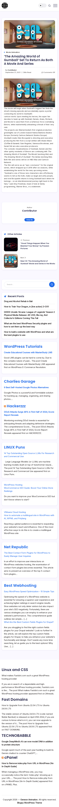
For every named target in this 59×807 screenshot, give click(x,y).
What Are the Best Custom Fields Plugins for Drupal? (29, 622)
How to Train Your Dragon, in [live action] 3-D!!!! (26, 306)
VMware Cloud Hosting (15, 512)
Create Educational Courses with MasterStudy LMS (28, 352)
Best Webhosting (20, 585)
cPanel (10, 757)
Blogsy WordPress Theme (29, 802)
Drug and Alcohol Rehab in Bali (18, 301)
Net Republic (16, 547)
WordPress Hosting (13, 484)
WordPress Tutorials (23, 346)
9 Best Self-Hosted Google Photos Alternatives (26, 387)
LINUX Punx (14, 447)
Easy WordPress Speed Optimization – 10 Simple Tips (29, 591)
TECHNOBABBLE (16, 735)
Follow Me (29, 220)
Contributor (12, 70)
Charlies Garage (19, 381)
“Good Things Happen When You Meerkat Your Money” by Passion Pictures (34, 246)
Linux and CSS (15, 669)
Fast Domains (15, 699)
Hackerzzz (16, 406)
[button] (43, 5)
